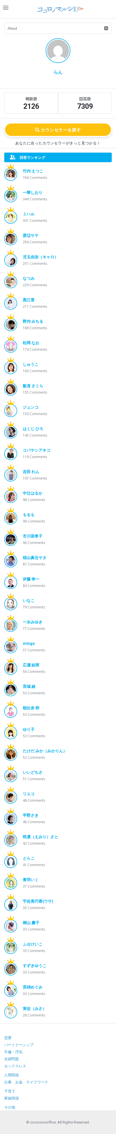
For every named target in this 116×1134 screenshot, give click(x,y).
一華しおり (33, 192)
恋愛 (8, 1038)
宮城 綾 (29, 686)
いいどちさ (33, 772)
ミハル (29, 214)
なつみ (29, 278)
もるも (29, 514)
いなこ (29, 600)
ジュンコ (31, 407)
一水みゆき (33, 622)
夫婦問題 (11, 1059)
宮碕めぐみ (33, 987)
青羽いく (31, 879)
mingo (29, 643)
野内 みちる (33, 321)
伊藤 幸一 (31, 579)
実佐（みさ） (34, 1008)
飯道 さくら (33, 385)
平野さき (31, 815)
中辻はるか (33, 493)
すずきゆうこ (34, 965)
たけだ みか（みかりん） (45, 751)
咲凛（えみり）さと (40, 836)
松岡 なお (31, 343)
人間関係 (11, 1075)
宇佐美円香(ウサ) (38, 901)
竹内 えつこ (33, 171)
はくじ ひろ (33, 428)
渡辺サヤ (31, 235)
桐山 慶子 (31, 922)
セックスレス (15, 1066)
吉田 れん (31, 471)
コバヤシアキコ (36, 450)
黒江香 (29, 300)
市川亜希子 (33, 536)
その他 (9, 1107)
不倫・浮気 (13, 1052)
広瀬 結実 (31, 665)
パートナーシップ (19, 1045)
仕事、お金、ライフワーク (26, 1082)
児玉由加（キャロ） (40, 257)
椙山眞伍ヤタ (34, 557)
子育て (9, 1091)
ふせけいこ (33, 944)
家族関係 (11, 1098)
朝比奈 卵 (31, 708)
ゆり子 (29, 729)
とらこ (29, 858)
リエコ (29, 794)
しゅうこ (31, 364)
